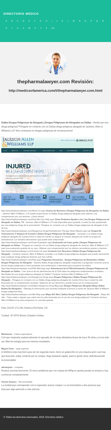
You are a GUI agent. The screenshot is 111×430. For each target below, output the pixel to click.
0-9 (52, 28)
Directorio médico (21, 13)
